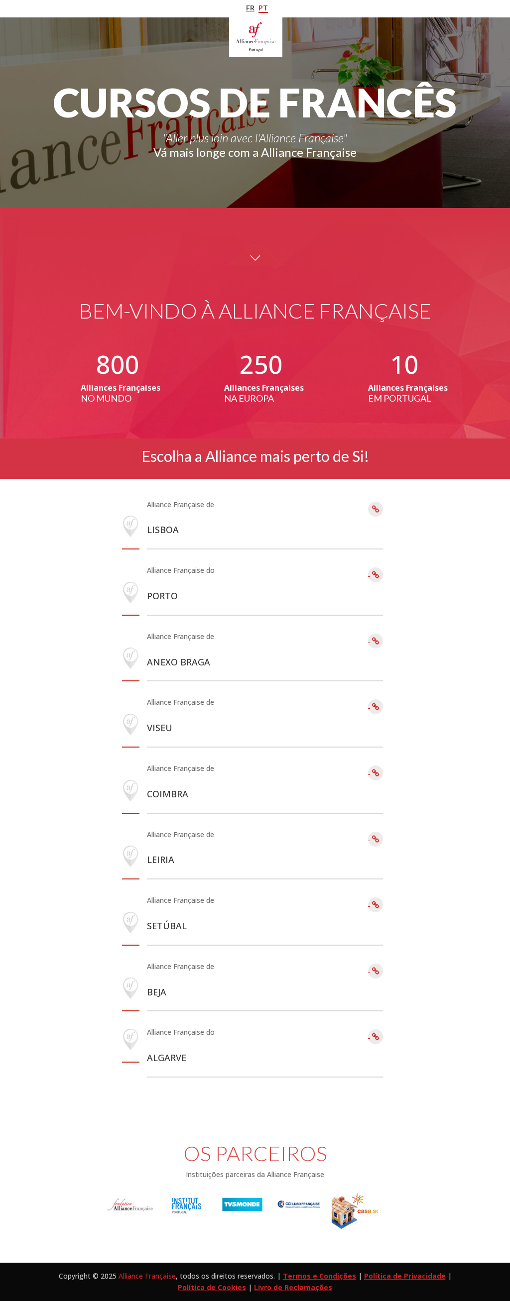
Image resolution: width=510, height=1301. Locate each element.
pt (263, 7)
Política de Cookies (212, 1287)
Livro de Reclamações (293, 1287)
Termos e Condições (319, 1276)
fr (250, 7)
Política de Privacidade (405, 1276)
